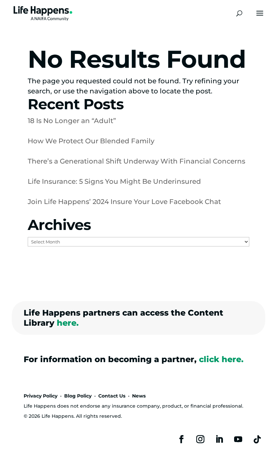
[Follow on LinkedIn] (219, 439)
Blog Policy (78, 396)
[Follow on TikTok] (257, 439)
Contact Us (111, 396)
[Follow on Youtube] (238, 439)
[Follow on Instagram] (200, 439)
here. (68, 323)
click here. (221, 359)
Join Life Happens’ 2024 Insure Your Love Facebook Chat (124, 202)
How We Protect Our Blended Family (91, 141)
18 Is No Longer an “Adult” (72, 121)
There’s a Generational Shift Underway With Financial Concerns (136, 161)
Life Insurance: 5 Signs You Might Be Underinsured (114, 181)
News (139, 396)
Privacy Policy (40, 396)
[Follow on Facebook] (181, 439)
